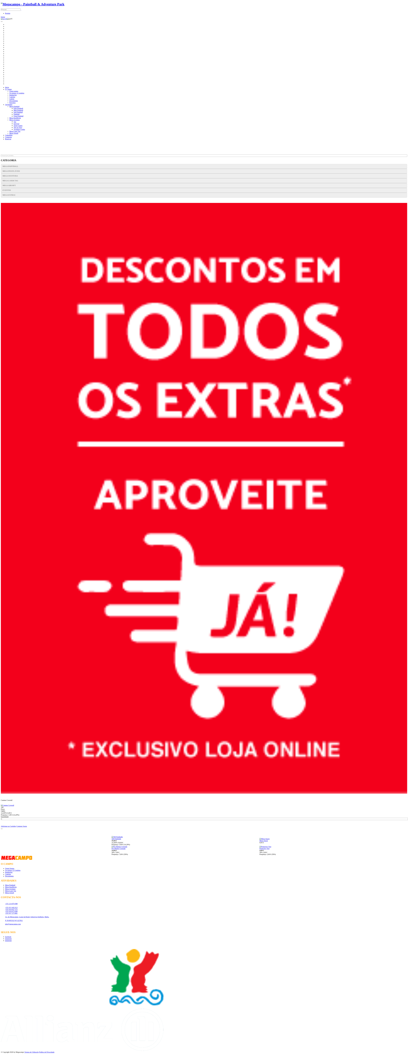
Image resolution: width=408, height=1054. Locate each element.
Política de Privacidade (46, 1052)
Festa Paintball (18, 116)
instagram (8, 939)
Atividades (8, 104)
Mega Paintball (14, 106)
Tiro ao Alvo (18, 127)
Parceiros (12, 103)
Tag (15, 122)
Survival (16, 124)
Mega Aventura (14, 120)
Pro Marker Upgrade (118, 848)
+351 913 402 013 (11, 907)
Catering (12, 97)
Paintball (16, 114)
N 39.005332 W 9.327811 (14, 920)
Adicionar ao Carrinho (8, 826)
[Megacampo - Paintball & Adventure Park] (32, 4)
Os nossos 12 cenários (16, 93)
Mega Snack (263, 841)
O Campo (8, 89)
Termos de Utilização (31, 1052)
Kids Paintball (18, 108)
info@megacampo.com (13, 924)
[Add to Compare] (2, 828)
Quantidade (5, 817)
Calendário (8, 135)
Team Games (18, 126)
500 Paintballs (116, 839)
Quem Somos (9, 868)
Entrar (3, 17)
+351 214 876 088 (11, 904)
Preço (3, 809)
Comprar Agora (21, 826)
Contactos (8, 137)
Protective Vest (264, 848)
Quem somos (13, 91)
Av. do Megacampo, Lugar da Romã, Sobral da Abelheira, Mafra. (27, 917)
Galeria (11, 99)
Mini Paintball (18, 110)
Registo (7, 13)
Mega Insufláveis (15, 118)
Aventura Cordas (19, 129)
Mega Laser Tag (14, 131)
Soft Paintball (18, 112)
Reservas (8, 139)
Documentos (13, 101)
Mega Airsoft (13, 133)
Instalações (13, 95)
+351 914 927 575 (11, 909)
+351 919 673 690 (11, 911)
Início (7, 87)
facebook (8, 937)
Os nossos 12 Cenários (12, 870)
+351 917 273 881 (11, 913)
